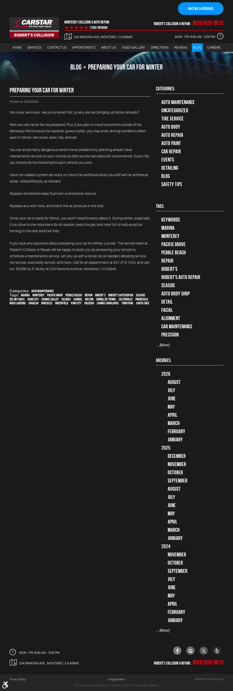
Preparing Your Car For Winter (125, 67)
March (174, 423)
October (175, 472)
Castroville (126, 299)
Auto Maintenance (42, 291)
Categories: (165, 88)
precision (170, 335)
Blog (197, 47)
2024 (165, 546)
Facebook (177, 651)
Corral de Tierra (106, 299)
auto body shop (175, 294)
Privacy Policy (18, 679)
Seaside (140, 295)
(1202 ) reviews (99, 27)
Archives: (163, 360)
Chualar (33, 303)
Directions (160, 47)
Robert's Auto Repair (120, 295)
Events (167, 160)
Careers (213, 47)
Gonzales (46, 303)
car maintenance (176, 326)
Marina (25, 295)
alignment (170, 318)
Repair (88, 295)
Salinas (66, 299)
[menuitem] (17, 47)
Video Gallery (133, 47)
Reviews (180, 47)
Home (17, 47)
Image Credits (116, 679)
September (177, 481)
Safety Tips (171, 184)
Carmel (77, 299)
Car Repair (171, 151)
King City (76, 303)
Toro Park (127, 303)
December (177, 456)
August (174, 382)
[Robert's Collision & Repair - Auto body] (34, 27)
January (175, 440)
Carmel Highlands (108, 303)
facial (167, 310)
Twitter (204, 651)
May (171, 407)
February (176, 431)
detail (167, 302)
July (171, 390)
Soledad (89, 303)
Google (190, 651)
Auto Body (170, 127)
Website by (208, 679)
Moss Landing (18, 303)
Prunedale (141, 299)
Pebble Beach (74, 295)
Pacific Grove (55, 295)
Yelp (217, 651)
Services (34, 47)
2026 (165, 374)
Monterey (38, 295)
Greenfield (61, 303)
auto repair (172, 135)
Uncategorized (174, 110)
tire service (172, 119)
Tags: (160, 206)
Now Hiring (200, 8)
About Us (108, 47)
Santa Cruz (142, 303)
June (172, 399)
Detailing (169, 168)
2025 (165, 448)
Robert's (100, 295)
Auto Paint (171, 143)
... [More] (163, 345)
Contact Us (56, 47)
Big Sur (89, 299)
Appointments (83, 47)
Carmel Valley (50, 299)
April (172, 415)
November (177, 464)
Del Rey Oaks (17, 299)
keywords (170, 220)
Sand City (33, 299)
